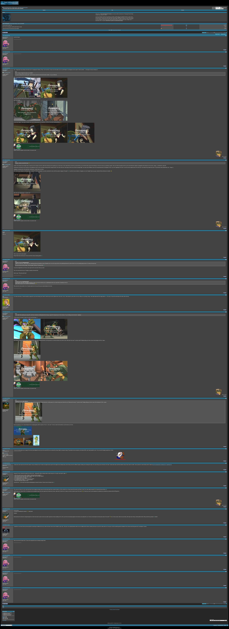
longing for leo (5, 473)
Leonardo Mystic (5, 399)
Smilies (4, 617)
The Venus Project (17, 149)
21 (186, 28)
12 (215, 32)
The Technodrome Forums (7, 7)
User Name (213, 7)
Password (213, 8)
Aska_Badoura (5, 69)
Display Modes (223, 34)
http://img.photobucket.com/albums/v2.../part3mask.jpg (162, 464)
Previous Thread (112, 609)
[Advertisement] (206, 3)
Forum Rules (4, 620)
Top (227, 625)
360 (186, 25)
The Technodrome (220, 625)
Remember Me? (224, 7)
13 (216, 32)
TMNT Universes (14, 7)
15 (219, 32)
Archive (225, 625)
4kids (3, 607)
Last (224, 32)
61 (221, 32)
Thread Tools (217, 34)
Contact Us (215, 625)
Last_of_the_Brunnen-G (7, 464)
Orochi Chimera (5, 37)
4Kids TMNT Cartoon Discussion (23, 7)
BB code (4, 616)
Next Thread (117, 609)
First (208, 32)
